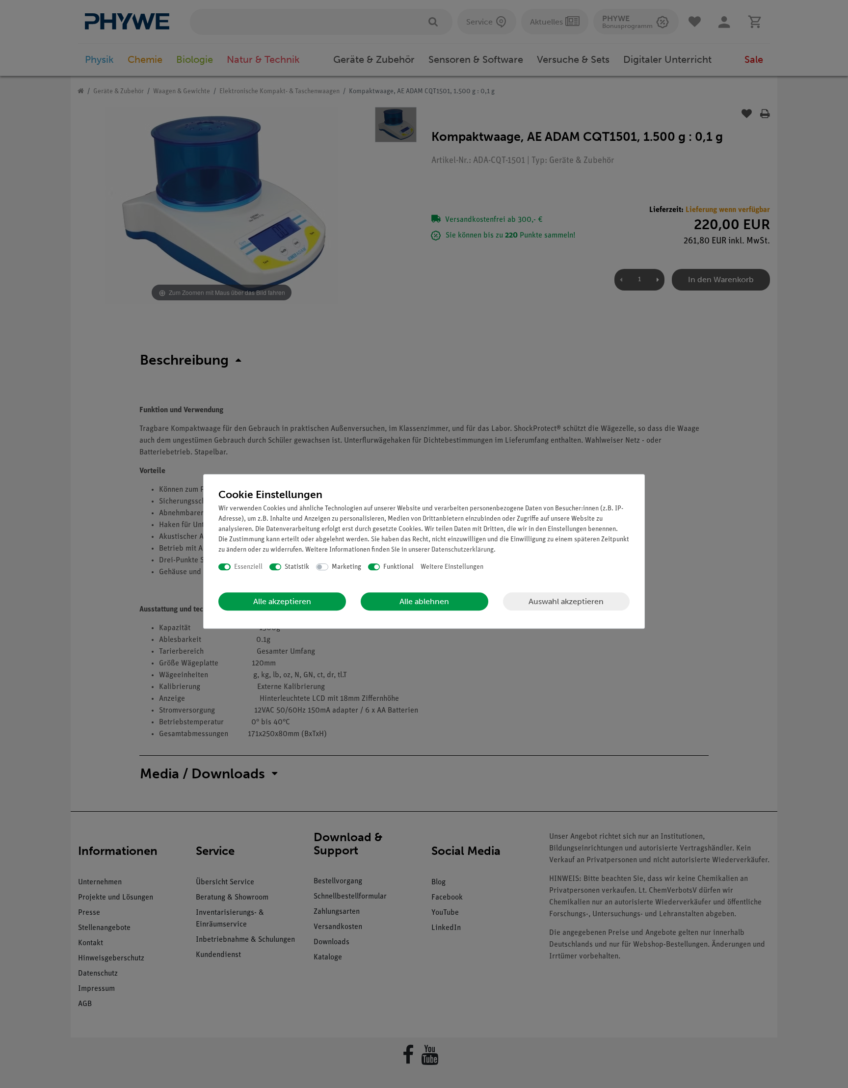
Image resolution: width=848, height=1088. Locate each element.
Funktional (398, 567)
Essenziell (248, 567)
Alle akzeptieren (282, 601)
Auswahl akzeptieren (566, 601)
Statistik (297, 567)
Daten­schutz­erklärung (462, 550)
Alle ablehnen (424, 601)
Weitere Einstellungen (452, 567)
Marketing (346, 567)
